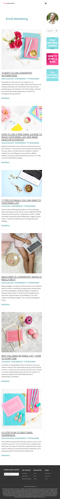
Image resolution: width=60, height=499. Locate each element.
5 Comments (5, 361)
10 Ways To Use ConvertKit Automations (16, 74)
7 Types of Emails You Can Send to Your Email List (21, 201)
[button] (45, 3)
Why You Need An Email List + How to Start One (21, 357)
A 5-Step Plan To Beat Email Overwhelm (17, 434)
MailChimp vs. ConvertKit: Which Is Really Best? (21, 278)
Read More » (5, 98)
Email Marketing (20, 78)
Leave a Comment (7, 78)
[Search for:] (52, 31)
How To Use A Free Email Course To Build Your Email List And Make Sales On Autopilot (21, 137)
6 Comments (5, 206)
